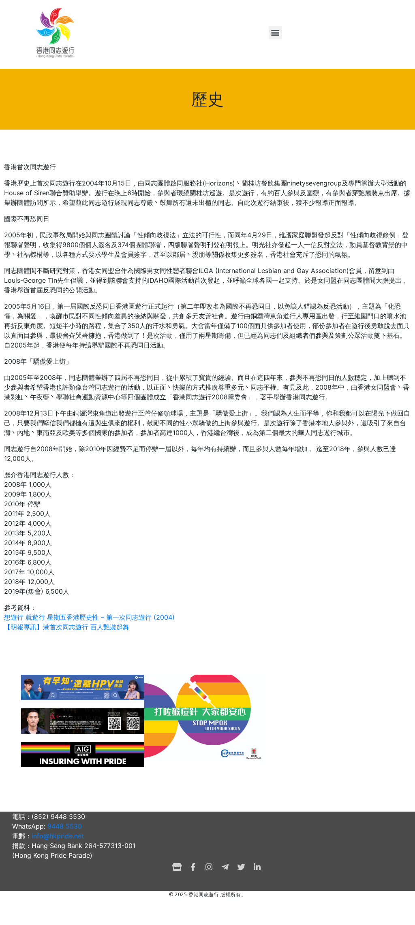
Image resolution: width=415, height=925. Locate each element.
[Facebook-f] (193, 867)
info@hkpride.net (58, 836)
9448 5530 (64, 826)
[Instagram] (209, 867)
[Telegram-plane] (225, 867)
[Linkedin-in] (257, 867)
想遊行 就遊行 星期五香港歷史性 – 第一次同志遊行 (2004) (89, 617)
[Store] (177, 867)
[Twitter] (241, 867)
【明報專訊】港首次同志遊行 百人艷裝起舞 (66, 627)
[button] (275, 32)
